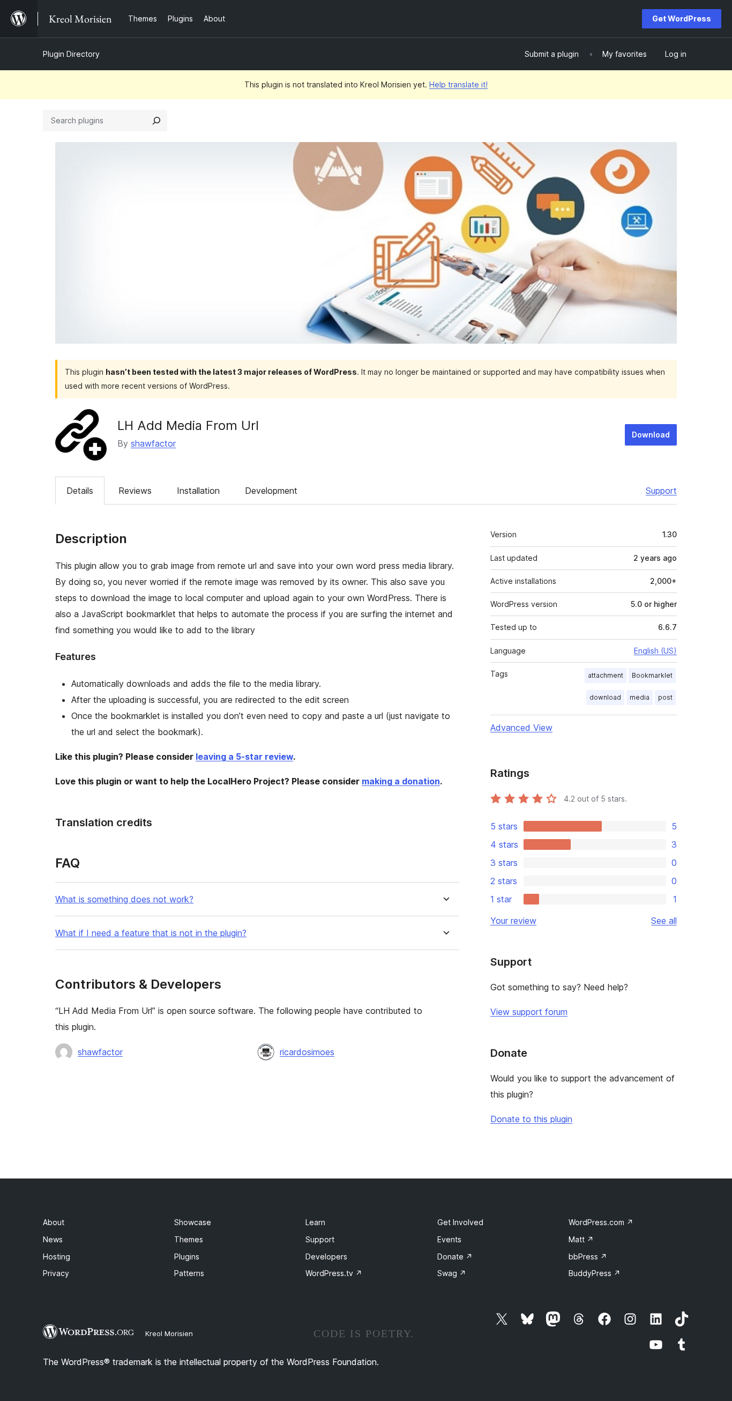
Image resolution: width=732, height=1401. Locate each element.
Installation (198, 490)
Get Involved (460, 1222)
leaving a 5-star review (244, 756)
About (53, 1222)
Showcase (192, 1222)
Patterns (189, 1273)
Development (271, 490)
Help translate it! (458, 84)
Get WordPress (681, 18)
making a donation (401, 781)
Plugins (186, 1256)
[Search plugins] (156, 120)
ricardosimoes (307, 1052)
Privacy (56, 1273)
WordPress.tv (333, 1273)
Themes (188, 1239)
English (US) (655, 650)
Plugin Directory (71, 53)
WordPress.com (601, 1222)
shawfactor (153, 443)
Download (651, 434)
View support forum (528, 1011)
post (665, 697)
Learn (315, 1222)
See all (664, 920)
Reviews (135, 490)
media (639, 697)
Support (661, 490)
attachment (605, 675)
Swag (451, 1273)
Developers (326, 1256)
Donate (455, 1256)
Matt (581, 1239)
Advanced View (521, 727)
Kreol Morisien (169, 1333)
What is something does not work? (124, 899)
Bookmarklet (652, 675)
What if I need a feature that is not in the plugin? (151, 933)
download (605, 697)
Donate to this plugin (531, 1119)
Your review (513, 920)
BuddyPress (595, 1273)
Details (79, 490)
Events (449, 1239)
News (53, 1239)
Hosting (56, 1256)
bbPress (588, 1256)
